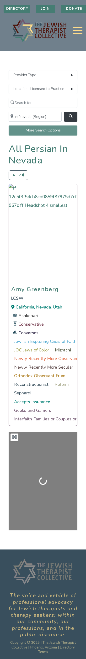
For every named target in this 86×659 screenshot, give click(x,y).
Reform (61, 384)
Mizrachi (63, 350)
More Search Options (43, 130)
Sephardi (22, 393)
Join (45, 8)
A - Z (17, 175)
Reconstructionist (31, 384)
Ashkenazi (28, 316)
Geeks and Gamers (32, 410)
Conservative (31, 324)
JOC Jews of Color (31, 350)
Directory (17, 8)
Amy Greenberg (35, 288)
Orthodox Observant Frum (39, 376)
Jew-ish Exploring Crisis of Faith (45, 341)
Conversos (28, 333)
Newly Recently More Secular (43, 367)
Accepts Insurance (32, 402)
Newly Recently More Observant (46, 358)
